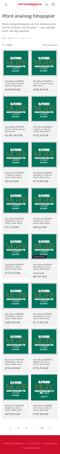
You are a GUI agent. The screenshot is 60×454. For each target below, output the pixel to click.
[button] (6, 4)
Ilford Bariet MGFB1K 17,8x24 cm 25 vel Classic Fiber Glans (14, 175)
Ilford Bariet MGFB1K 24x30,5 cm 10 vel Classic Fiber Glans (42, 221)
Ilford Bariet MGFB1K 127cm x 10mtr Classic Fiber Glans (43, 83)
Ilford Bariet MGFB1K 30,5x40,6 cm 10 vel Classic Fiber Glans (42, 266)
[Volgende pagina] (49, 428)
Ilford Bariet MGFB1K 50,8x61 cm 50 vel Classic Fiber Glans (14, 407)
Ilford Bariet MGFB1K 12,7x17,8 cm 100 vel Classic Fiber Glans (14, 83)
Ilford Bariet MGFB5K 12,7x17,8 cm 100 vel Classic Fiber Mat (42, 407)
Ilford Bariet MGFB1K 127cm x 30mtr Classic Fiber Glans (15, 129)
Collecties (11, 38)
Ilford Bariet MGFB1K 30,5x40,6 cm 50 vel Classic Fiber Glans (14, 316)
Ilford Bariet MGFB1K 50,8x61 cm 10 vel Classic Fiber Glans (42, 362)
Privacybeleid (34, 443)
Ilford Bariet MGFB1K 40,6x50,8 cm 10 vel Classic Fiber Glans (42, 316)
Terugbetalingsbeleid (31, 448)
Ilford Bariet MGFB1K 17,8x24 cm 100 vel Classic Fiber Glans (42, 129)
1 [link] (10, 427)
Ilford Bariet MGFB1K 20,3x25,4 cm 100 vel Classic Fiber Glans (42, 175)
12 (41, 428)
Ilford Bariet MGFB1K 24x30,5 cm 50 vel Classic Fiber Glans (14, 266)
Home (4, 38)
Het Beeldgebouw (17, 443)
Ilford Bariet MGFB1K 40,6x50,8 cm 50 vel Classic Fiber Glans (14, 362)
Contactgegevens (50, 443)
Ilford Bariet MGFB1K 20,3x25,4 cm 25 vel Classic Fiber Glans (14, 221)
